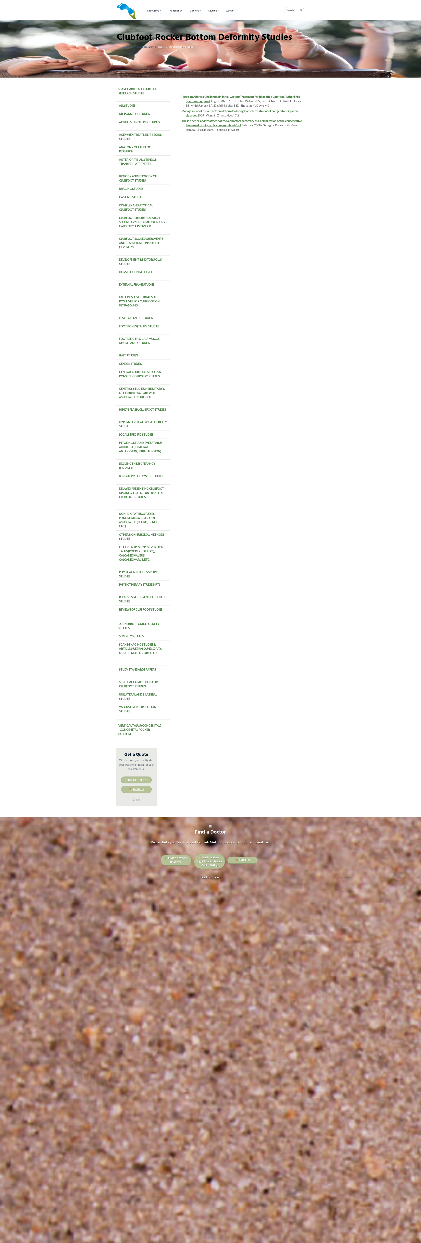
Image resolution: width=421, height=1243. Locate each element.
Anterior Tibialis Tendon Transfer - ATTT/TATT (138, 162)
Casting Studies (131, 197)
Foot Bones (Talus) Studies (139, 326)
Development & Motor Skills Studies (140, 262)
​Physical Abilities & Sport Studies (138, 574)
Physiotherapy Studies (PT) (139, 584)
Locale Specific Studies (136, 434)
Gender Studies (130, 363)
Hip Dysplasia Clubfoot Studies (142, 409)
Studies (212, 10)
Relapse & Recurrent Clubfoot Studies (142, 599)
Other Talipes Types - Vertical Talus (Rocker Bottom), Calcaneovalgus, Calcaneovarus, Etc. (141, 553)
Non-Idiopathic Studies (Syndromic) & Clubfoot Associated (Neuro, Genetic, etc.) (140, 520)
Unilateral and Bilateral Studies (138, 696)
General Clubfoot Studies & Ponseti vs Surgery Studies (140, 374)
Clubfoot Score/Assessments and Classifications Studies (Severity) (141, 243)
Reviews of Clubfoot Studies (140, 609)
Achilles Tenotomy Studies (139, 122)
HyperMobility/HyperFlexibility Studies (143, 424)
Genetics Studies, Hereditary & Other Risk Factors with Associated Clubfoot (142, 393)
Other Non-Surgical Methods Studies (141, 537)
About (229, 10)
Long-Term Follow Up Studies (141, 476)
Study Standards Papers (137, 669)
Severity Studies (131, 636)
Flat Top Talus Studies (136, 318)
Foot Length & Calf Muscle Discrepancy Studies (139, 341)
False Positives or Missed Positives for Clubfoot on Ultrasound (139, 301)
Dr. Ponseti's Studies (134, 114)
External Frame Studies (136, 284)
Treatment (174, 10)
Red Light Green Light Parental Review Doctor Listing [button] (209, 861)
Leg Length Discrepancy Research (137, 466)
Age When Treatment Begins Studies (140, 137)
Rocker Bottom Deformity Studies (138, 626)
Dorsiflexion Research (136, 272)
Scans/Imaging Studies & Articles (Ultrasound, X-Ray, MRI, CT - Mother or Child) (140, 649)
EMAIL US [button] (138, 789)
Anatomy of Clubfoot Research (136, 149)
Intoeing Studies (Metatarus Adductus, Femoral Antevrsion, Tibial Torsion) (140, 447)
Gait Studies (128, 355)
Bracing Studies (131, 188)
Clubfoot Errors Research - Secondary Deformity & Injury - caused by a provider (143, 222)
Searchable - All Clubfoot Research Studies (138, 91)
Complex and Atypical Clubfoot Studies (136, 207)
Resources (153, 10)
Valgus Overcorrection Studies (137, 709)
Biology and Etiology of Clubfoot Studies (138, 178)
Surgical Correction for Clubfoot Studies (138, 684)
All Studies (127, 105)
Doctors (194, 10)
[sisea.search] (301, 10)
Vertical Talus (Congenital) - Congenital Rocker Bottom (139, 730)
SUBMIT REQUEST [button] (137, 779)
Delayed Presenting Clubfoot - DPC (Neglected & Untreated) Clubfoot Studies (142, 493)
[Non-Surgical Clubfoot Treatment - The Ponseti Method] (127, 11)
